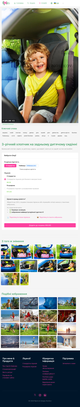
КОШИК (44, 3)
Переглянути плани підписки (18, 217)
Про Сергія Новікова (9, 366)
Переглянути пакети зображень (49, 217)
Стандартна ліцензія (29, 363)
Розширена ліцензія (29, 366)
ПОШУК (32, 3)
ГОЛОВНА (19, 3)
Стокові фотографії (9, 369)
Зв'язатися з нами (68, 363)
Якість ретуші (7, 372)
